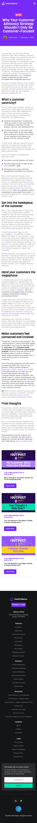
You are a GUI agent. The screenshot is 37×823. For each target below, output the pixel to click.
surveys (13, 232)
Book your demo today (24, 441)
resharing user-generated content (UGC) (16, 313)
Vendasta (20, 290)
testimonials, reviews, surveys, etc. (14, 369)
